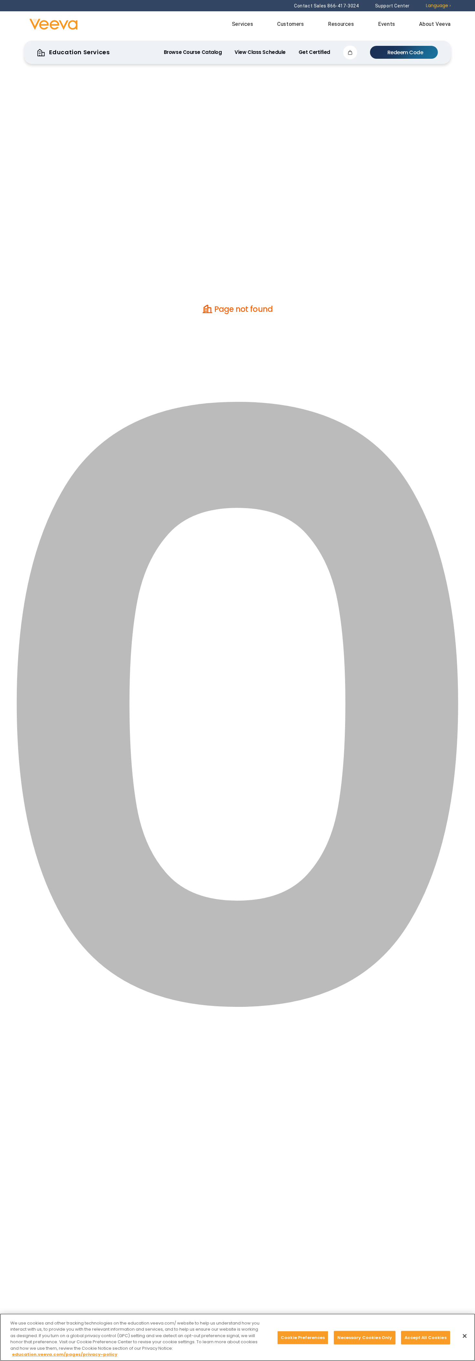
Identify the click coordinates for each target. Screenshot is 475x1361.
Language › (438, 5)
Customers (291, 24)
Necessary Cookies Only (364, 1338)
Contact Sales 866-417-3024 (326, 5)
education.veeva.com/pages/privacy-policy (64, 1354)
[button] (350, 52)
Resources (341, 24)
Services (243, 24)
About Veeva (435, 24)
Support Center (392, 5)
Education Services (79, 52)
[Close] (465, 1336)
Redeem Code (405, 52)
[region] (237, 1337)
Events (387, 24)
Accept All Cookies (425, 1338)
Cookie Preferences (303, 1338)
